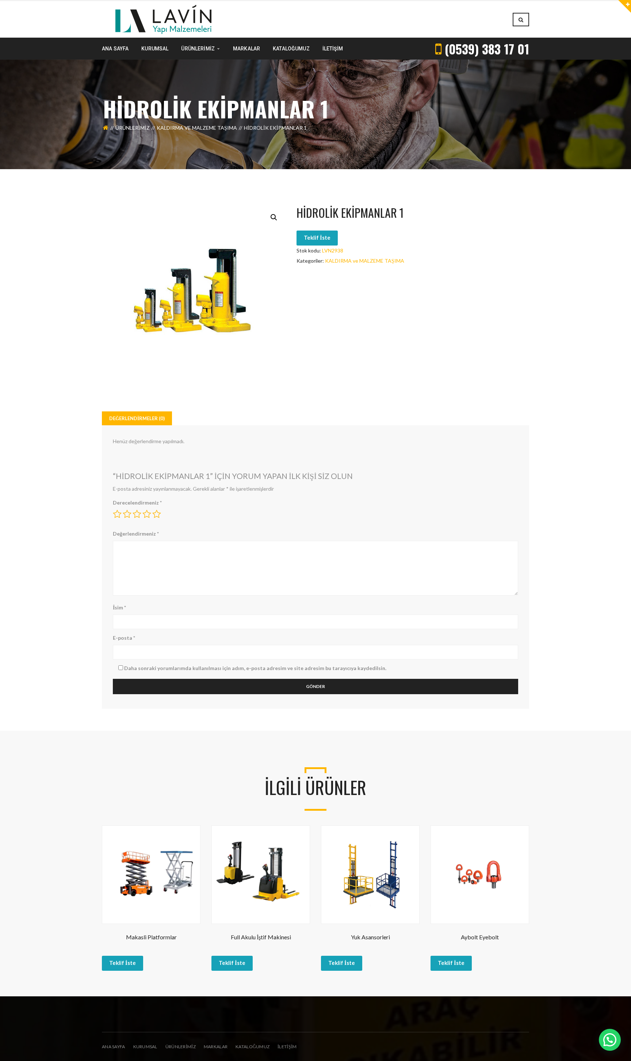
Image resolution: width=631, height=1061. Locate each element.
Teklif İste (317, 237)
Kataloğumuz (252, 1046)
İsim (119, 607)
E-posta (124, 638)
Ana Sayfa (113, 1046)
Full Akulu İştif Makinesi (261, 936)
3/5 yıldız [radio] (137, 514)
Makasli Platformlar (151, 936)
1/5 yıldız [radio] (117, 514)
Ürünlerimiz (132, 128)
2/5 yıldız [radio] (127, 514)
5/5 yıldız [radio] (156, 514)
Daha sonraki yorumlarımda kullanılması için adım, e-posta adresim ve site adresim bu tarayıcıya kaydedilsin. (255, 668)
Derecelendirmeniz (137, 502)
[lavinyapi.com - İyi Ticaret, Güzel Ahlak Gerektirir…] (163, 19)
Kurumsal (145, 1046)
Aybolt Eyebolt (480, 936)
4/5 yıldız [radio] (146, 514)
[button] (273, 217)
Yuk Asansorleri (370, 936)
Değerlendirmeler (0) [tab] (137, 418)
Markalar (215, 1046)
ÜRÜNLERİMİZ (180, 1046)
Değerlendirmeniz (136, 533)
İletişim (287, 1046)
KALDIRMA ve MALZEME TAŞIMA (197, 128)
